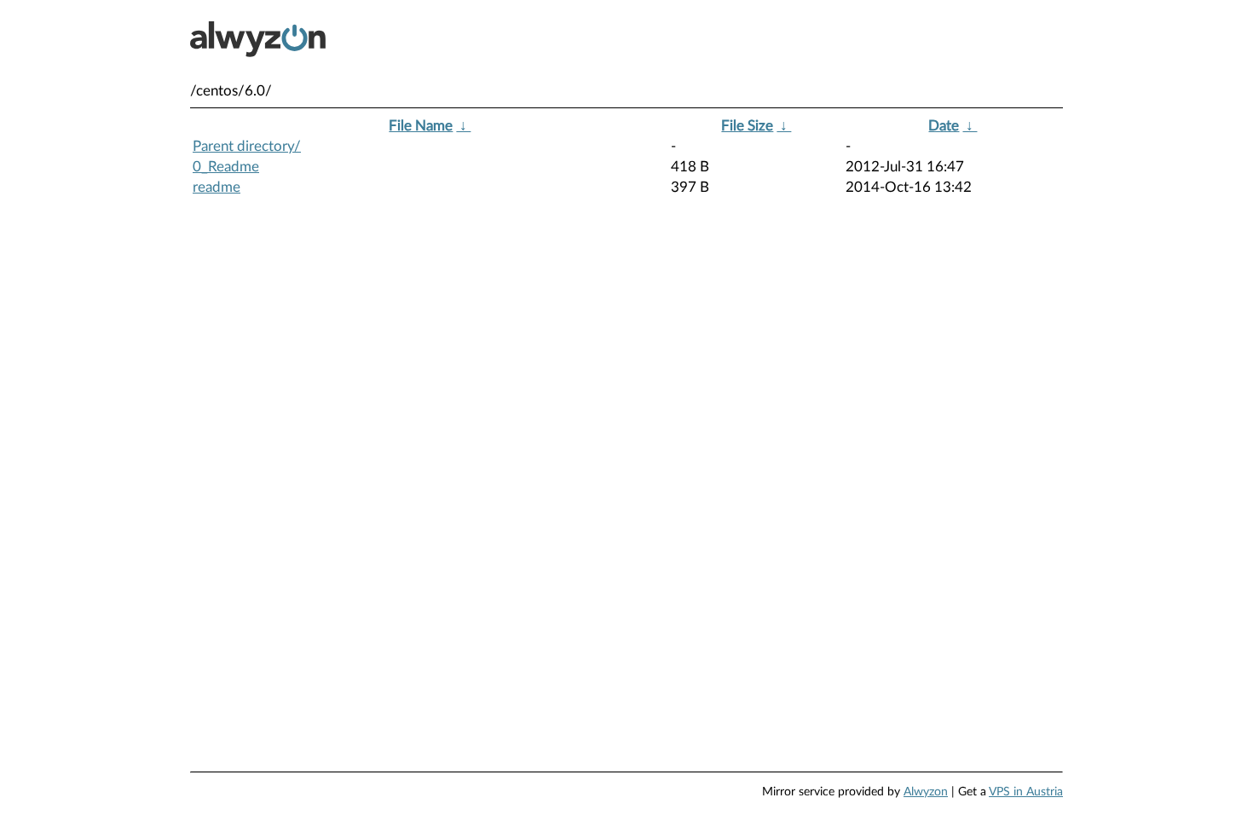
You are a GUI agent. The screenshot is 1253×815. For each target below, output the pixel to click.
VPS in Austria (1026, 792)
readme (216, 187)
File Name (421, 125)
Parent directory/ (247, 146)
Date (943, 125)
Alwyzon (926, 792)
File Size (747, 125)
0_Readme (226, 166)
